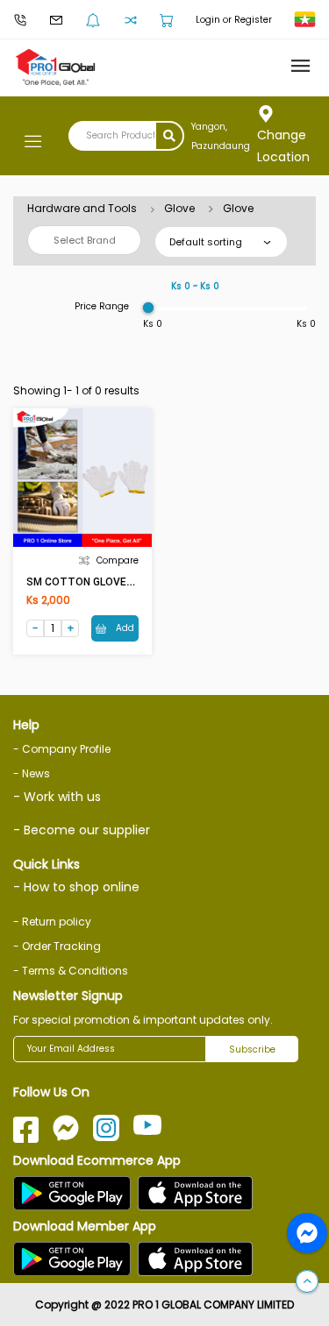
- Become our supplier (81, 830)
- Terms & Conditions (70, 970)
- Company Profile (62, 748)
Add (123, 628)
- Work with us (57, 796)
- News (31, 773)
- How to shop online (76, 887)
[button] (307, 1282)
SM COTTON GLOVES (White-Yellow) (117, 582)
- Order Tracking (57, 946)
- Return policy (52, 921)
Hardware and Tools (82, 208)
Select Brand (85, 240)
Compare (118, 560)
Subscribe (252, 1049)
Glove (179, 208)
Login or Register (234, 19)
